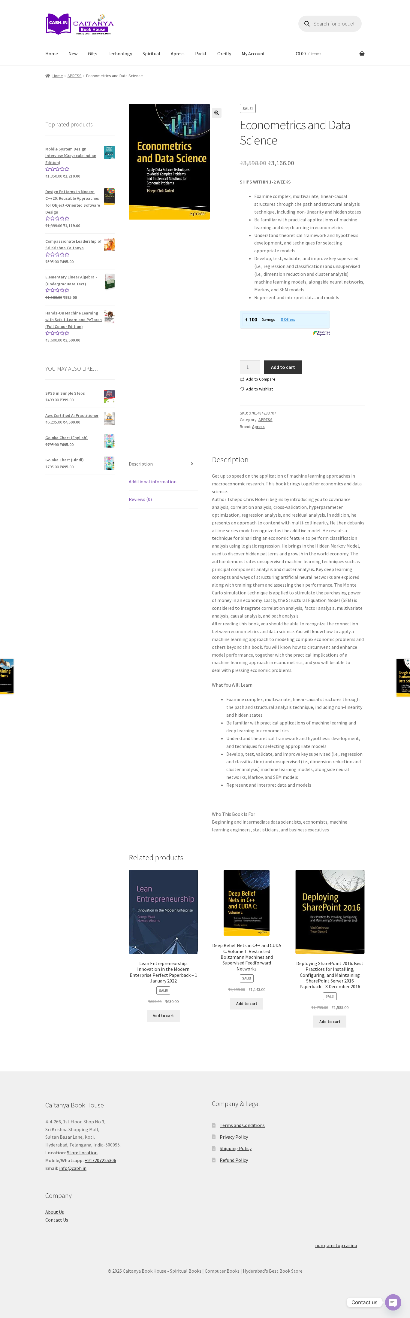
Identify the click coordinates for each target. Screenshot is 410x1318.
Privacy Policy (234, 1137)
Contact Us (56, 1220)
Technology (120, 53)
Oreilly (224, 53)
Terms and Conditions (242, 1125)
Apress (178, 53)
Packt (201, 53)
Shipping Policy (236, 1148)
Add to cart (283, 367)
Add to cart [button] (163, 1015)
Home (51, 53)
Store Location (82, 1152)
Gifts (92, 53)
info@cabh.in (72, 1168)
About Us (54, 1212)
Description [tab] (141, 464)
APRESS (75, 75)
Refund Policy (234, 1160)
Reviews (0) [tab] (140, 499)
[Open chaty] (393, 1299)
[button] (217, 113)
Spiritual (151, 53)
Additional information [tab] (152, 481)
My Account (253, 53)
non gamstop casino (336, 1245)
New (72, 53)
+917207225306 (100, 1160)
